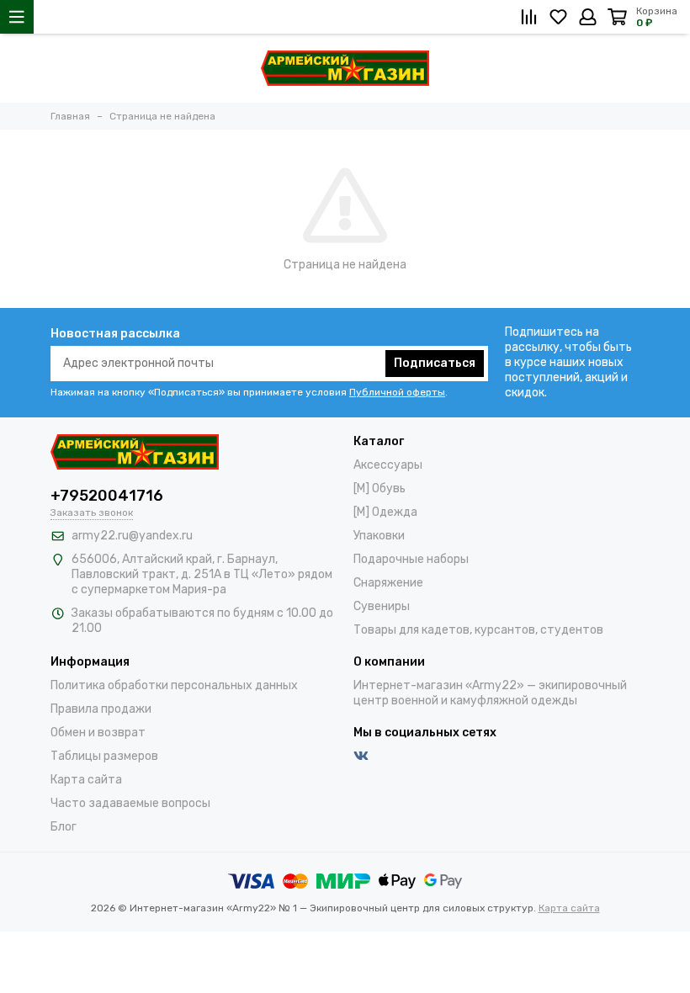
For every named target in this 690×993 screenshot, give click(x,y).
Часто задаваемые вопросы (130, 803)
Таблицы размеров (104, 756)
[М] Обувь (379, 488)
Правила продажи (100, 709)
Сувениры (381, 606)
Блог (63, 827)
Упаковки (379, 535)
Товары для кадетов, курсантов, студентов (478, 630)
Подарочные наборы (411, 559)
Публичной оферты (397, 392)
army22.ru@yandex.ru (132, 535)
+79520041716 (106, 495)
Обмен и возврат (98, 732)
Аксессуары (387, 465)
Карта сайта (86, 780)
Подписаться (434, 363)
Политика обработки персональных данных (174, 685)
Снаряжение (388, 583)
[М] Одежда (385, 512)
